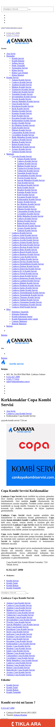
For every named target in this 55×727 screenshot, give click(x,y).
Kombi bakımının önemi (22, 316)
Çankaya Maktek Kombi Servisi (25, 283)
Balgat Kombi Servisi (21, 144)
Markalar (10, 154)
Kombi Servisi (18, 58)
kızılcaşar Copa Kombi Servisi (19, 634)
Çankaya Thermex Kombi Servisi (26, 297)
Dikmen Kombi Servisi (21, 130)
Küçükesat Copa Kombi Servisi (19, 629)
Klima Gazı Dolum (20, 73)
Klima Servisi (17, 70)
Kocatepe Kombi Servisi (22, 118)
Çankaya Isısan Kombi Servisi (24, 276)
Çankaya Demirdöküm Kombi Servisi (28, 264)
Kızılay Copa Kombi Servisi (18, 646)
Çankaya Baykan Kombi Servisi (25, 247)
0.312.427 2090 (13, 377)
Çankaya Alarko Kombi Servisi (25, 238)
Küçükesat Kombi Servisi (22, 106)
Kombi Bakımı (18, 61)
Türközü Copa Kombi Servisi (18, 675)
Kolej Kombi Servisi (20, 116)
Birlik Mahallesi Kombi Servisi (25, 137)
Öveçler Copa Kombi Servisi (18, 622)
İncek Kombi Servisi (20, 108)
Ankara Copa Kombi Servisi (18, 603)
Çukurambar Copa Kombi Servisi (20, 655)
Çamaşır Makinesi (19, 321)
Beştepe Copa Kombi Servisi (18, 665)
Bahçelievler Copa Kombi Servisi (20, 670)
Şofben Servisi (18, 63)
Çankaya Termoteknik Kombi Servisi (27, 295)
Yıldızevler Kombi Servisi (23, 92)
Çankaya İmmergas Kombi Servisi (26, 278)
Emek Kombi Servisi (20, 128)
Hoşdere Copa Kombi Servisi (18, 648)
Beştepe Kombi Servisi (21, 142)
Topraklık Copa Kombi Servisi (19, 617)
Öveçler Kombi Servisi (21, 99)
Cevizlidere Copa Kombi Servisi (20, 658)
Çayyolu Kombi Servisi (22, 156)
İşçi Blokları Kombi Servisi (23, 125)
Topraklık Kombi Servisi (22, 94)
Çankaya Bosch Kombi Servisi (25, 252)
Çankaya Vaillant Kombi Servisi (25, 300)
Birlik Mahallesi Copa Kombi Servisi (22, 660)
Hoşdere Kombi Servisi (22, 111)
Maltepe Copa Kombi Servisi (18, 610)
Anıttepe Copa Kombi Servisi (18, 608)
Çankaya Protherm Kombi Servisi (26, 285)
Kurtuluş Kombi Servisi (22, 113)
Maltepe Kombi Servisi (21, 87)
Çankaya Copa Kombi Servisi (24, 257)
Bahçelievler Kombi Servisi (23, 147)
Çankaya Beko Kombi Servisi (24, 249)
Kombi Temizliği (13, 588)
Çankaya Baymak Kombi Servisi (26, 245)
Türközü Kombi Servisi (22, 151)
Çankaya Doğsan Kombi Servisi (25, 266)
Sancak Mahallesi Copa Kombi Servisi (22, 624)
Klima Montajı (18, 75)
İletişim (9, 326)
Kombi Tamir (12, 583)
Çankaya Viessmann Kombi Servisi (27, 302)
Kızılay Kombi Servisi (21, 123)
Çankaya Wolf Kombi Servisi (24, 307)
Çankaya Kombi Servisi (22, 82)
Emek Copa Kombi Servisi (17, 651)
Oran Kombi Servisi (20, 104)
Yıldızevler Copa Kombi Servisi (20, 615)
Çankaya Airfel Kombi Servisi (24, 235)
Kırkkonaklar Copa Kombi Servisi (20, 644)
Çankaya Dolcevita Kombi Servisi (26, 269)
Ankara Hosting (20, 715)
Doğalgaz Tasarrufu (20, 312)
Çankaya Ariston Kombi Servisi (25, 242)
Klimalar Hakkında (20, 314)
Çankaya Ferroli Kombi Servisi (25, 273)
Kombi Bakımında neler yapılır (25, 319)
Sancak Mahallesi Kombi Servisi (25, 101)
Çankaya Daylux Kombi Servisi (25, 261)
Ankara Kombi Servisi (21, 80)
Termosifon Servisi (20, 68)
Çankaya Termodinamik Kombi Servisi (28, 293)
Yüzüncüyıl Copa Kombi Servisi (20, 612)
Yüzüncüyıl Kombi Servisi (23, 89)
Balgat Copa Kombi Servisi (18, 667)
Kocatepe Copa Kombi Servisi (19, 641)
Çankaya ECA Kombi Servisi (24, 271)
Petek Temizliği (18, 65)
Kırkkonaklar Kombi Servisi (24, 120)
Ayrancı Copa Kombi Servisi (18, 672)
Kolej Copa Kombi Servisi (17, 639)
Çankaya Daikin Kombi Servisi (25, 259)
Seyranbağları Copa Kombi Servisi (21, 620)
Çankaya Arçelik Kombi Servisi (25, 240)
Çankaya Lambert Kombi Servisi (26, 281)
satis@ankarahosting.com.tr (18, 381)
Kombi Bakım (12, 585)
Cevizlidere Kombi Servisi (23, 135)
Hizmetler (10, 56)
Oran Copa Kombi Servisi (17, 627)
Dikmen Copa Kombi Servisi (18, 653)
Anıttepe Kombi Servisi (22, 85)
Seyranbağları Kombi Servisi (24, 96)
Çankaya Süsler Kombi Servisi (25, 290)
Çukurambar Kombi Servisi (23, 132)
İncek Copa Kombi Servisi (17, 632)
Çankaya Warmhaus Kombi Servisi (26, 304)
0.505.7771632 (12, 379)
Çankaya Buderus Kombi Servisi (26, 254)
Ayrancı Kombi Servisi (21, 149)
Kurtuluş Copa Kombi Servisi (19, 636)
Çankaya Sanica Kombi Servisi (25, 288)
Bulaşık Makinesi (19, 324)
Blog (8, 309)
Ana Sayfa (10, 53)
